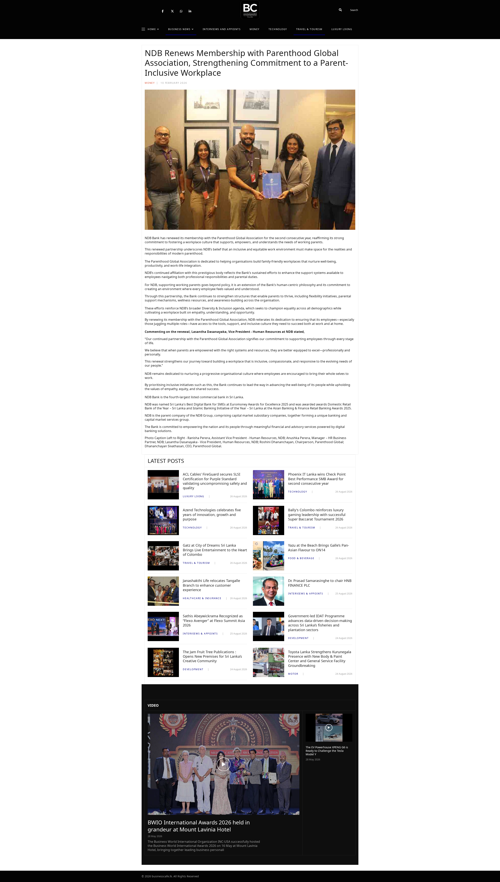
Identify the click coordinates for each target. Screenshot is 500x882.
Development (298, 638)
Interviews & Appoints (305, 593)
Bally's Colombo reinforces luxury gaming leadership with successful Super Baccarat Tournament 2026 (317, 514)
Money (255, 29)
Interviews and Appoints (222, 29)
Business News (179, 29)
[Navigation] (143, 29)
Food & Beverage (301, 558)
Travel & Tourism (309, 29)
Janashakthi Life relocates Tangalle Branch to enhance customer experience (211, 585)
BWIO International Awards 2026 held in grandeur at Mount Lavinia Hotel (199, 826)
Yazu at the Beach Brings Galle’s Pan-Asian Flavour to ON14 (318, 547)
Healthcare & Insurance (202, 598)
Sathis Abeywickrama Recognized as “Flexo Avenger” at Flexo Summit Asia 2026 (214, 620)
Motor (293, 673)
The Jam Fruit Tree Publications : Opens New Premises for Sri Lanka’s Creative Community (212, 656)
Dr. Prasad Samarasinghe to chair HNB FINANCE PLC (320, 582)
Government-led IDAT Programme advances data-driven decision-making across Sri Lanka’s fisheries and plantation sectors (320, 623)
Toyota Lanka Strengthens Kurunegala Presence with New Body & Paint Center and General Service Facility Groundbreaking (319, 658)
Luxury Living (341, 29)
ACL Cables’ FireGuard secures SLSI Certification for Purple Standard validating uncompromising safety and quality (215, 481)
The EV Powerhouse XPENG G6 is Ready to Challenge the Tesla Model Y (327, 750)
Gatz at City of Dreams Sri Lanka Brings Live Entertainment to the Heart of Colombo (215, 550)
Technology (278, 29)
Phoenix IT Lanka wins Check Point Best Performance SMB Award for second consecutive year (317, 479)
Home (152, 29)
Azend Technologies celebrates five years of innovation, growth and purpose (212, 514)
